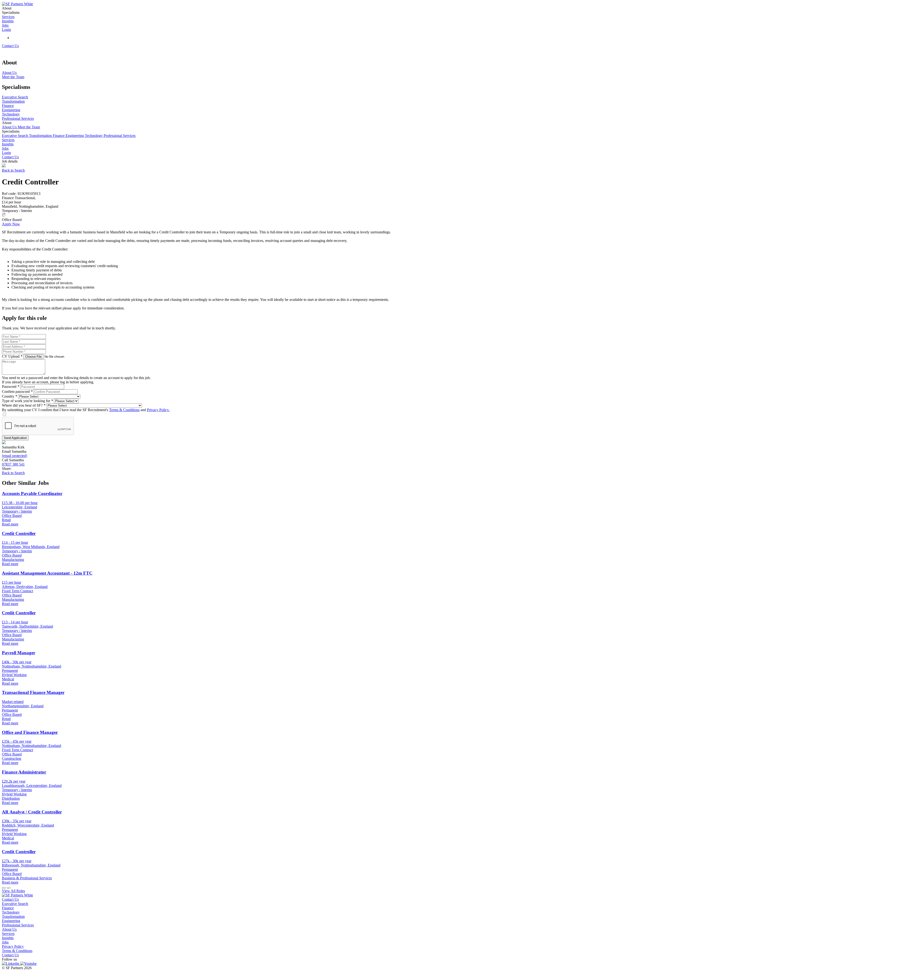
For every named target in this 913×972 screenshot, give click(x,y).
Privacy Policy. (158, 410)
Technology (94, 136)
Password (10, 387)
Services (8, 140)
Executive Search (15, 136)
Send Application (15, 438)
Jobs (5, 148)
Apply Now (11, 224)
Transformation (41, 136)
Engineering (75, 136)
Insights (8, 144)
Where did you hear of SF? (23, 405)
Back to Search (13, 170)
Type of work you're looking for (27, 401)
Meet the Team (29, 127)
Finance (59, 136)
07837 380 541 (13, 464)
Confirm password (17, 392)
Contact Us (10, 46)
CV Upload (12, 356)
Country (9, 396)
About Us (10, 127)
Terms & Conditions (124, 410)
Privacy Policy (13, 946)
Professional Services (120, 136)
